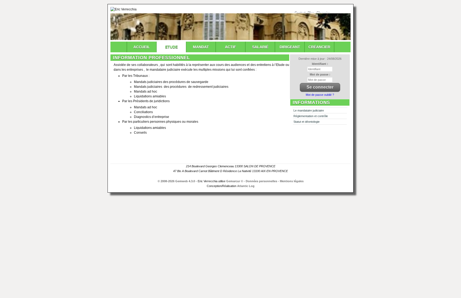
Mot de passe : (320, 74)
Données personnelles (261, 181)
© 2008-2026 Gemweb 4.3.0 (176, 181)
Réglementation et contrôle (310, 116)
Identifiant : (320, 63)
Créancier (319, 47)
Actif (230, 47)
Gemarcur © (234, 181)
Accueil (141, 47)
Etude (171, 47)
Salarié (260, 47)
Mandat (201, 47)
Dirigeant (290, 47)
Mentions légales (292, 181)
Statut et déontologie (306, 121)
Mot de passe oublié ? (320, 94)
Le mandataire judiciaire (308, 110)
